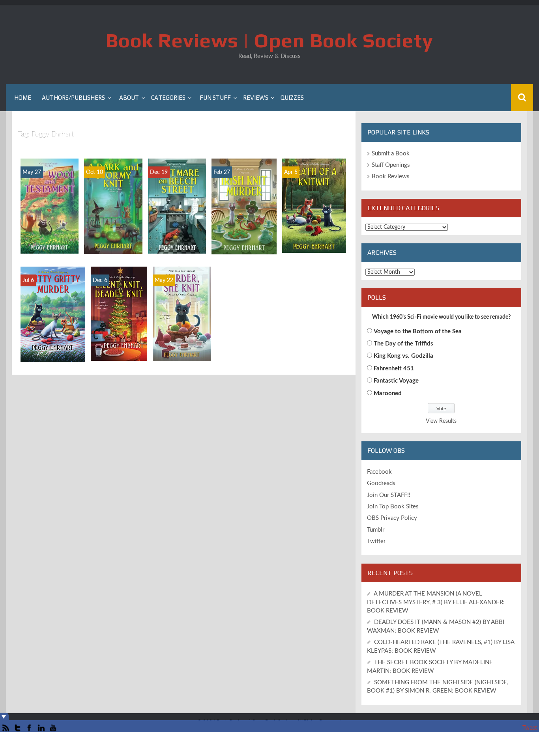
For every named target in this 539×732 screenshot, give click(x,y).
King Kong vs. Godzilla (403, 356)
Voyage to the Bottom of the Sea (418, 331)
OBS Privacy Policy (392, 518)
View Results (441, 421)
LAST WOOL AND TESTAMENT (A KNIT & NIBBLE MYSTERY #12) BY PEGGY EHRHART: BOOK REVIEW (49, 200)
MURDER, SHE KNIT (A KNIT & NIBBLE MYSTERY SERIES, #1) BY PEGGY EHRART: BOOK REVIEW (181, 315)
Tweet (529, 728)
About (129, 97)
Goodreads (381, 483)
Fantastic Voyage (396, 381)
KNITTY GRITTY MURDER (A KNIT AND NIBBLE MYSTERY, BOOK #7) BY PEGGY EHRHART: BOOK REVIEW (52, 316)
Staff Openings (391, 165)
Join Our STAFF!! (388, 495)
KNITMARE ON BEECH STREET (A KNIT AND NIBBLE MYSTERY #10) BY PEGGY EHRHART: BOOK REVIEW (177, 200)
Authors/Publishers (73, 97)
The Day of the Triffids (403, 344)
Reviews (255, 97)
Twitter (376, 541)
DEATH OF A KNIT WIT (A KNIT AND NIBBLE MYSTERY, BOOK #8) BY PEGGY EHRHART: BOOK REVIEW (314, 207)
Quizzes (292, 97)
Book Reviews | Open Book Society (269, 40)
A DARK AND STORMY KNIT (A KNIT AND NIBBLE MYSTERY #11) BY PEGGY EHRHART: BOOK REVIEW (113, 204)
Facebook (379, 472)
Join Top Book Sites (393, 507)
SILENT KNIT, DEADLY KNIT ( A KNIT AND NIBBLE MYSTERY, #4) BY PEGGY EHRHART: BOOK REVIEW (119, 307)
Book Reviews (391, 176)
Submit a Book (391, 154)
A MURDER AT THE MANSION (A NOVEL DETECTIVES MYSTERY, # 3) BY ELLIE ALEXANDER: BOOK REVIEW (436, 602)
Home (22, 97)
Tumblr (375, 530)
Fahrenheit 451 (394, 369)
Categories (168, 97)
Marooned (388, 393)
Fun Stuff (215, 97)
